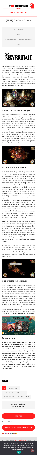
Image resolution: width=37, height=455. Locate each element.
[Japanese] (8, 433)
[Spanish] (16, 433)
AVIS (15, 39)
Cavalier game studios (11, 392)
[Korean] (11, 433)
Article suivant (18, 406)
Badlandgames (13, 388)
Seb (19, 34)
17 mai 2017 (19, 29)
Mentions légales (20, 440)
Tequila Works (9, 397)
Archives (4, 422)
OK (19, 452)
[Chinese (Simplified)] (3, 433)
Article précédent (18, 404)
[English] (6, 433)
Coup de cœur (22, 39)
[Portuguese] (13, 433)
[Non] (35, 448)
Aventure (10, 39)
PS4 (24, 392)
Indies (29, 39)
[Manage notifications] (32, 450)
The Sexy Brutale (23, 397)
